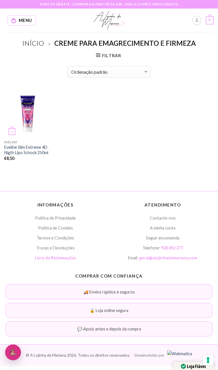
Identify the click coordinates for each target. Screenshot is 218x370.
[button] (210, 20)
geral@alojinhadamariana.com (168, 257)
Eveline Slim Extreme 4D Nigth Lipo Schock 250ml (26, 150)
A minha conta (162, 228)
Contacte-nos (163, 218)
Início (33, 43)
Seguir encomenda (162, 237)
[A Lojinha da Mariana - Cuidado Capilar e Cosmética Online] (109, 20)
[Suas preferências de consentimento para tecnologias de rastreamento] (208, 360)
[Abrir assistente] (13, 352)
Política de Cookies (55, 228)
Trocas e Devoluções (55, 247)
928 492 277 (172, 247)
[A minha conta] (196, 20)
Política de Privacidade (55, 218)
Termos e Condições (55, 237)
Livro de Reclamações (55, 257)
